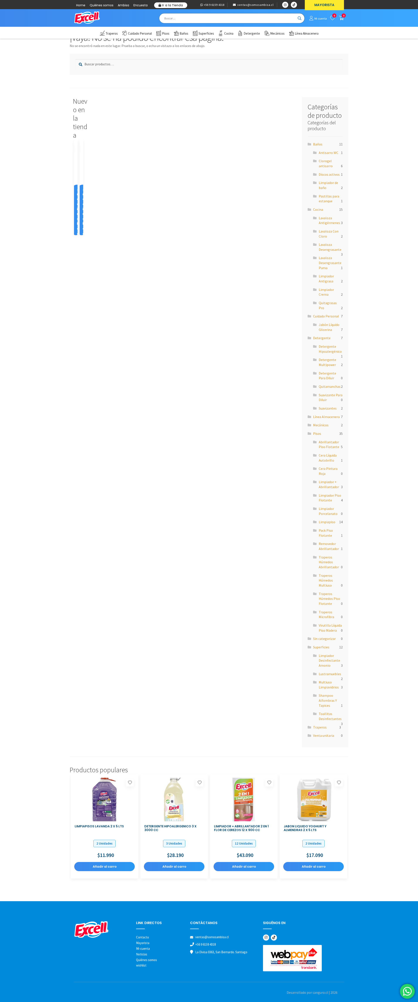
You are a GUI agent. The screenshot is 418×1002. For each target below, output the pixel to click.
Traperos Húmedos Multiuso (326, 580)
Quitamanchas (329, 386)
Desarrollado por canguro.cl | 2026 (312, 992)
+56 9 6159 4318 (213, 5)
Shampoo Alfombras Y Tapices (328, 700)
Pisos (317, 433)
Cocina (318, 209)
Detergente (321, 338)
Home (80, 5)
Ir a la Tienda (172, 5)
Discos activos (329, 174)
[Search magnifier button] (300, 18)
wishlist (141, 965)
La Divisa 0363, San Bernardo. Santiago (221, 952)
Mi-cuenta (143, 948)
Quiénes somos (101, 5)
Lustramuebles (330, 674)
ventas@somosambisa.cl (255, 5)
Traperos (320, 727)
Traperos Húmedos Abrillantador (329, 562)
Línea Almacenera (326, 417)
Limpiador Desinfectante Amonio (329, 660)
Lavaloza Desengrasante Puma (330, 263)
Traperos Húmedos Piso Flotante (329, 599)
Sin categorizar (324, 638)
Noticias (141, 954)
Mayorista (142, 943)
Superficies (321, 647)
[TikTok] (273, 937)
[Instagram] (266, 937)
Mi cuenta (320, 18)
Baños (317, 144)
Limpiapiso (327, 522)
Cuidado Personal (326, 316)
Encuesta (140, 5)
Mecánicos (321, 425)
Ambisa (123, 5)
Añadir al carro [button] (78, 219)
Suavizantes (328, 408)
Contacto (142, 937)
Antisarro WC (328, 152)
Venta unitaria (323, 735)
